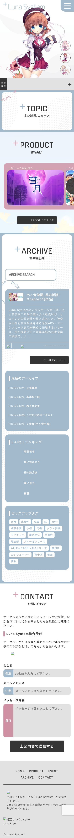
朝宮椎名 (29, 451)
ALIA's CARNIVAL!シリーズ (29, 548)
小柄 (29, 528)
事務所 (56, 548)
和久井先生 (33, 405)
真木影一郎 (33, 396)
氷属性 (25, 521)
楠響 (26, 493)
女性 (54, 521)
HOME (20, 771)
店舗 (13, 521)
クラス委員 (53, 528)
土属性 (49, 534)
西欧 (13, 561)
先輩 (36, 521)
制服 (50, 554)
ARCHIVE (27, 777)
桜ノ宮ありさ (32, 461)
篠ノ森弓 (29, 482)
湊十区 (39, 554)
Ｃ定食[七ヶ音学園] (39, 423)
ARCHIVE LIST (54, 360)
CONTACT (45, 777)
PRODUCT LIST (42, 220)
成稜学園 (16, 528)
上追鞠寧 (32, 387)
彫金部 (15, 541)
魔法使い (34, 534)
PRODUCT (36, 771)
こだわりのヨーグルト (40, 414)
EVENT (53, 771)
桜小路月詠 (31, 472)
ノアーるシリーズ (34, 541)
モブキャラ (17, 534)
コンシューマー (20, 554)
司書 (39, 528)
